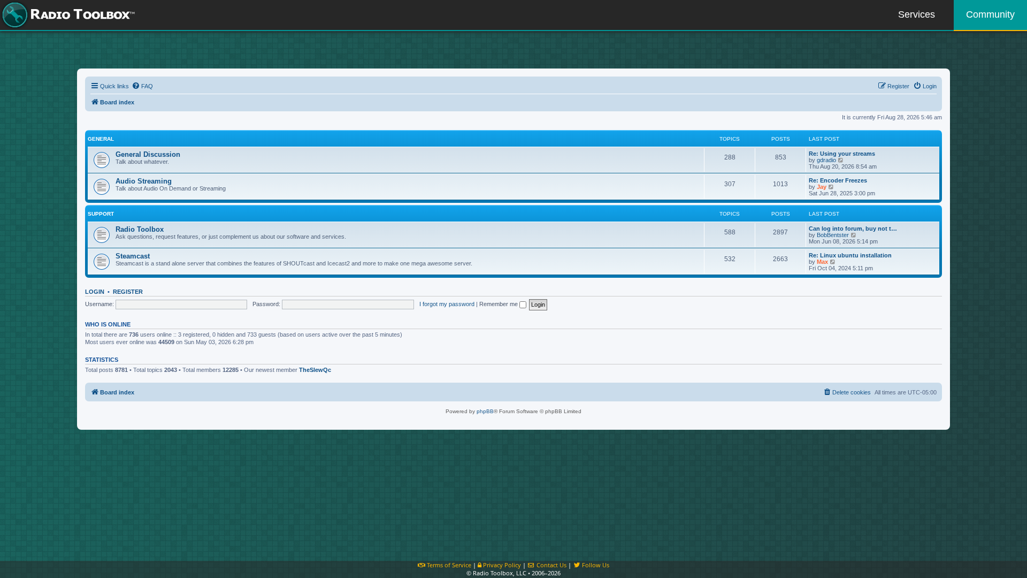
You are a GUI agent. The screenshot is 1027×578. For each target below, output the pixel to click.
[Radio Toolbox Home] (67, 15)
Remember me (499, 304)
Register (128, 291)
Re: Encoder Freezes (838, 180)
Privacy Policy (501, 565)
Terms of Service (448, 565)
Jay (821, 187)
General (101, 139)
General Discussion (148, 154)
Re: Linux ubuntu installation (850, 255)
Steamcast (133, 256)
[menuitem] (142, 86)
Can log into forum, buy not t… (853, 228)
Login (94, 291)
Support (101, 214)
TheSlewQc (315, 370)
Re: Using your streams (842, 153)
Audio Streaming (144, 181)
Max (822, 261)
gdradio (826, 160)
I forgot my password (446, 304)
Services (916, 14)
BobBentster (833, 235)
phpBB (485, 411)
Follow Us (594, 565)
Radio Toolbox (140, 229)
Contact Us (550, 565)
